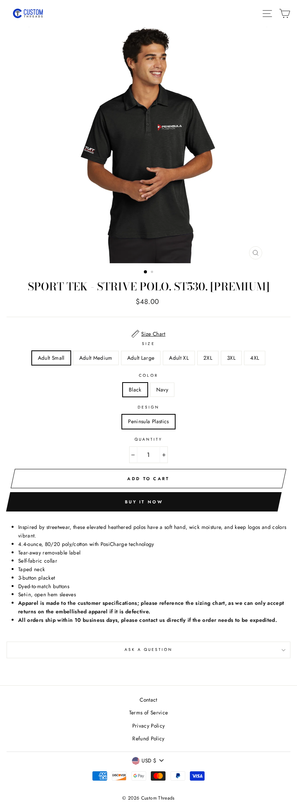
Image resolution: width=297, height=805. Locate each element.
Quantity (148, 439)
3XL (231, 358)
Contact (148, 700)
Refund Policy (148, 738)
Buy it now (144, 502)
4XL (254, 358)
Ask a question (149, 649)
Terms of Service (148, 712)
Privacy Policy (148, 725)
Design (148, 407)
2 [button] (153, 273)
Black (135, 389)
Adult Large (141, 358)
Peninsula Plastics (148, 421)
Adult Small (51, 358)
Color (148, 375)
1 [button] (146, 272)
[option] (149, 145)
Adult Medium (96, 358)
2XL (207, 358)
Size (148, 344)
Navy (162, 389)
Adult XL (179, 358)
